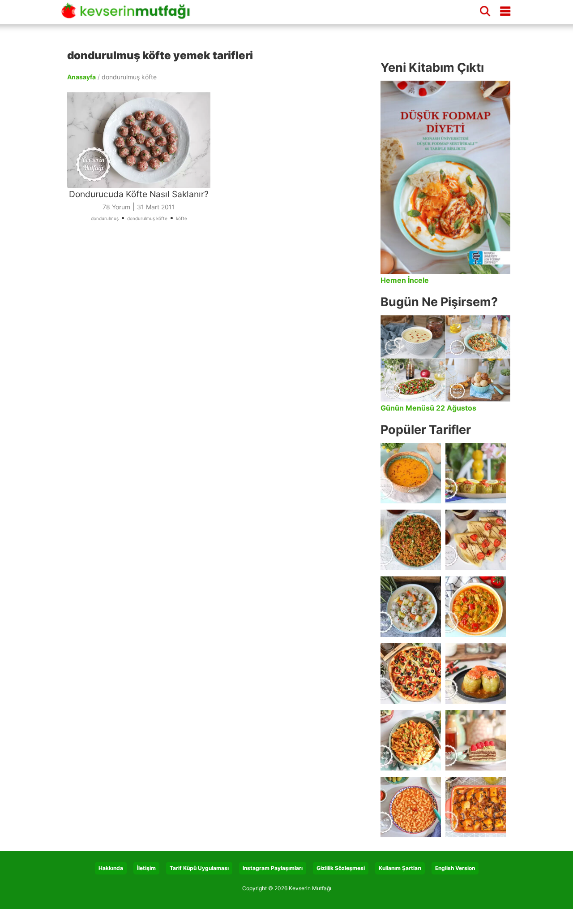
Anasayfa (81, 77)
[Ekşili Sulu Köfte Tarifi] (411, 606)
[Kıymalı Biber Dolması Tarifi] (475, 673)
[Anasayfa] (129, 14)
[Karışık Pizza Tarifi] (411, 673)
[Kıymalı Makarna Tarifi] (411, 740)
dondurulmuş (105, 218)
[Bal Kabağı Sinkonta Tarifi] (475, 807)
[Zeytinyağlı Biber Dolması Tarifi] (475, 473)
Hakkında (110, 868)
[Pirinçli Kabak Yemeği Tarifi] (475, 606)
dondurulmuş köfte (147, 218)
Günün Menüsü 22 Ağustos (428, 407)
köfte (181, 218)
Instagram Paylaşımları (273, 868)
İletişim (146, 868)
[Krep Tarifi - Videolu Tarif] (475, 540)
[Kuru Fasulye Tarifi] (411, 807)
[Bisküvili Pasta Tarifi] (475, 740)
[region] (219, 334)
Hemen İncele (405, 280)
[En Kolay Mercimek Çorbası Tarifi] (411, 473)
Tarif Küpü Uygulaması (199, 868)
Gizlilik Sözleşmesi (340, 868)
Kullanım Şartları (400, 868)
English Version (455, 868)
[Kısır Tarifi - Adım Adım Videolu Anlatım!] (411, 540)
